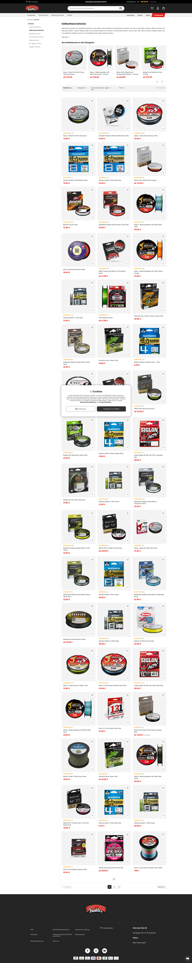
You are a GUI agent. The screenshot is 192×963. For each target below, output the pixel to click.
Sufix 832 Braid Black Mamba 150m (75, 869)
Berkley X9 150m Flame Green (144, 641)
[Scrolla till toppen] (114, 879)
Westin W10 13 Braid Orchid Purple (110, 548)
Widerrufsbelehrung (36, 941)
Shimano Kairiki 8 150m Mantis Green (75, 180)
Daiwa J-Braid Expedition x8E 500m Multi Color (148, 225)
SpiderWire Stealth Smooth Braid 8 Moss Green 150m (76, 595)
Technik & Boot (43, 15)
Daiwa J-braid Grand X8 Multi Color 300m (112, 685)
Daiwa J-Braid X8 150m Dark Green (146, 548)
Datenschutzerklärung (82, 929)
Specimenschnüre (35, 27)
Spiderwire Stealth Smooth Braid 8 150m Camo (76, 363)
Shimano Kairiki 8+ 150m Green (109, 501)
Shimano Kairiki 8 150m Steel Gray (110, 180)
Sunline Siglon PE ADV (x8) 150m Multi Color (148, 685)
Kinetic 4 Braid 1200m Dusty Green (74, 776)
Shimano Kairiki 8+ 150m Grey (73, 317)
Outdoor (69, 15)
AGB (31, 929)
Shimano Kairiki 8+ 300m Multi (109, 641)
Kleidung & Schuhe (57, 15)
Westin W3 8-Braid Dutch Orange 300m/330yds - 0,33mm (127, 73)
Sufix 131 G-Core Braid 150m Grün (110, 728)
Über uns (56, 941)
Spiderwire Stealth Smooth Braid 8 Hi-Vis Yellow (76, 549)
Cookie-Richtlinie (105, 402)
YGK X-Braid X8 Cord (105, 317)
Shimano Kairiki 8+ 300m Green (144, 823)
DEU (33, 2)
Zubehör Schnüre (34, 47)
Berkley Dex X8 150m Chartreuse (74, 500)
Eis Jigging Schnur (35, 43)
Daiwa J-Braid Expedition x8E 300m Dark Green (147, 777)
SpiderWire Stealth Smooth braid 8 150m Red (114, 224)
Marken (140, 15)
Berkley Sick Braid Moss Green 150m (75, 455)
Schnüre (36, 19)
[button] (151, 1)
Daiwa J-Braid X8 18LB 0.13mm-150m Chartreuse (74, 73)
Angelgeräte (31, 15)
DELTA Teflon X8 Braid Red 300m (74, 269)
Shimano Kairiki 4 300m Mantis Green (111, 453)
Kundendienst (131, 2)
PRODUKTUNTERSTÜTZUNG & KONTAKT (62, 935)
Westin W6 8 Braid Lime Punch (144, 408)
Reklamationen (80, 934)
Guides (148, 15)
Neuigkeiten (130, 15)
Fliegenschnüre (34, 40)
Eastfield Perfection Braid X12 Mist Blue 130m (114, 136)
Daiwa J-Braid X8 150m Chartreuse (74, 136)
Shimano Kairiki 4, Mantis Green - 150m (147, 362)
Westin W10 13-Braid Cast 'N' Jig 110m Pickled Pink (76, 824)
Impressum (34, 934)
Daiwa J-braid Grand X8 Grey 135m (146, 136)
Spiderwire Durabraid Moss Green (74, 639)
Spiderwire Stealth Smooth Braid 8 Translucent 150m (145, 502)
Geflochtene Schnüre (36, 30)
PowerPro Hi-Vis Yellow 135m (108, 360)
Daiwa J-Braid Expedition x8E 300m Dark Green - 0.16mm (99, 73)
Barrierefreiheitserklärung (61, 929)
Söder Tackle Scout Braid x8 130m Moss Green (112, 272)
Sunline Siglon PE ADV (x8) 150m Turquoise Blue (148, 456)
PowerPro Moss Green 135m (108, 776)
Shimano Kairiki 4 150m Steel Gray (110, 823)
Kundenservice (108, 928)
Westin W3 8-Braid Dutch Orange (145, 180)
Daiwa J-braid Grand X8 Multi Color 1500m (148, 868)
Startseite (30, 19)
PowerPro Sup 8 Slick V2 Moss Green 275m (148, 316)
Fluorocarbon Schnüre (36, 37)
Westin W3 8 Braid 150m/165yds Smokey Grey (148, 731)
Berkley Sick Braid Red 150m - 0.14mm (153, 73)
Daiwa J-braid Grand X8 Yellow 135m (75, 685)
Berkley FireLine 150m (70, 224)
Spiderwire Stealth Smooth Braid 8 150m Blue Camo (149, 595)
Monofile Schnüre (34, 33)
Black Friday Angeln (139, 942)
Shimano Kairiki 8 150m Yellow (109, 594)
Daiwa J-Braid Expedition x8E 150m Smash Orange (148, 272)
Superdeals (159, 15)
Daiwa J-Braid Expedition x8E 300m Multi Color (77, 731)
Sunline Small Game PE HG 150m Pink (111, 868)
